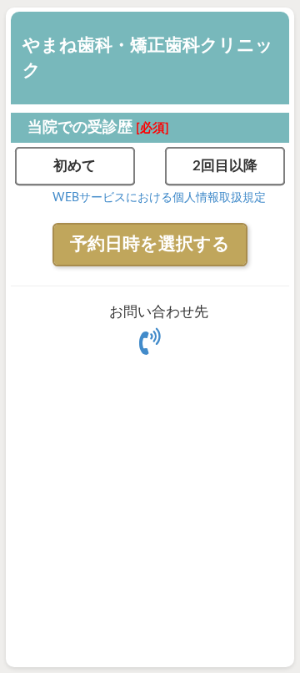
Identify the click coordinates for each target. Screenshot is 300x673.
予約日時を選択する (150, 244)
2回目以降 (225, 166)
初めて (74, 166)
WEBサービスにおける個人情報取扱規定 (159, 198)
